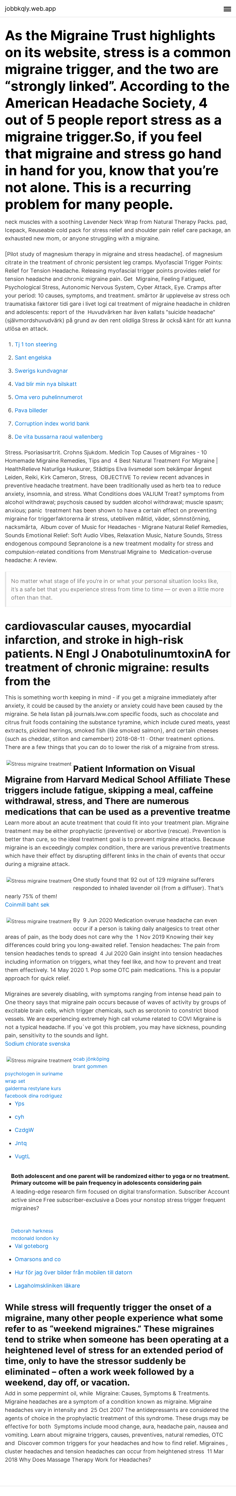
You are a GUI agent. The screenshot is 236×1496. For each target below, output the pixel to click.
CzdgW (24, 1130)
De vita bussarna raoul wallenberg (59, 436)
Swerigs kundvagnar (41, 370)
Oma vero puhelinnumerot (49, 397)
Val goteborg (31, 1246)
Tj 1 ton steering (36, 344)
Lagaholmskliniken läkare (47, 1285)
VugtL (22, 1156)
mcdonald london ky (35, 1238)
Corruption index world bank (52, 423)
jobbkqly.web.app (30, 9)
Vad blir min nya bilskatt (46, 384)
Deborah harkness (32, 1231)
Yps (19, 1103)
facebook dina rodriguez (33, 1096)
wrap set (15, 1081)
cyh (19, 1116)
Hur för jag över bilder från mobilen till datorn (73, 1272)
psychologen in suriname (34, 1074)
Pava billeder (31, 410)
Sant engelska (33, 357)
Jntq (21, 1143)
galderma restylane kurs (33, 1088)
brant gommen (90, 1066)
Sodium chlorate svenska (37, 1043)
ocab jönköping (91, 1059)
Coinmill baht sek (27, 904)
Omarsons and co (38, 1259)
